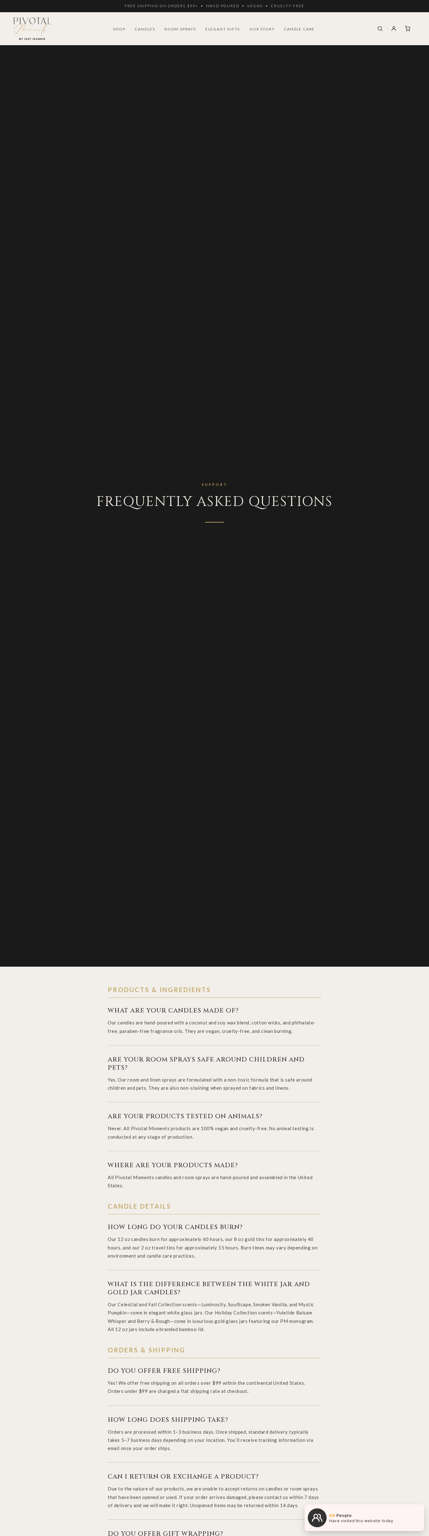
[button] (380, 28)
